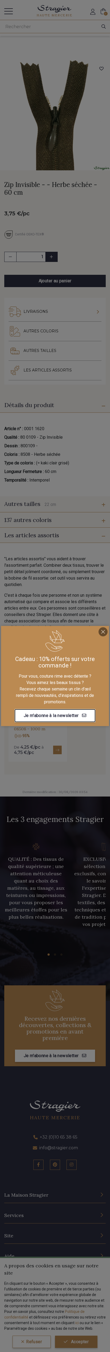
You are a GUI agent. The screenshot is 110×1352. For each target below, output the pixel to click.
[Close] (103, 631)
